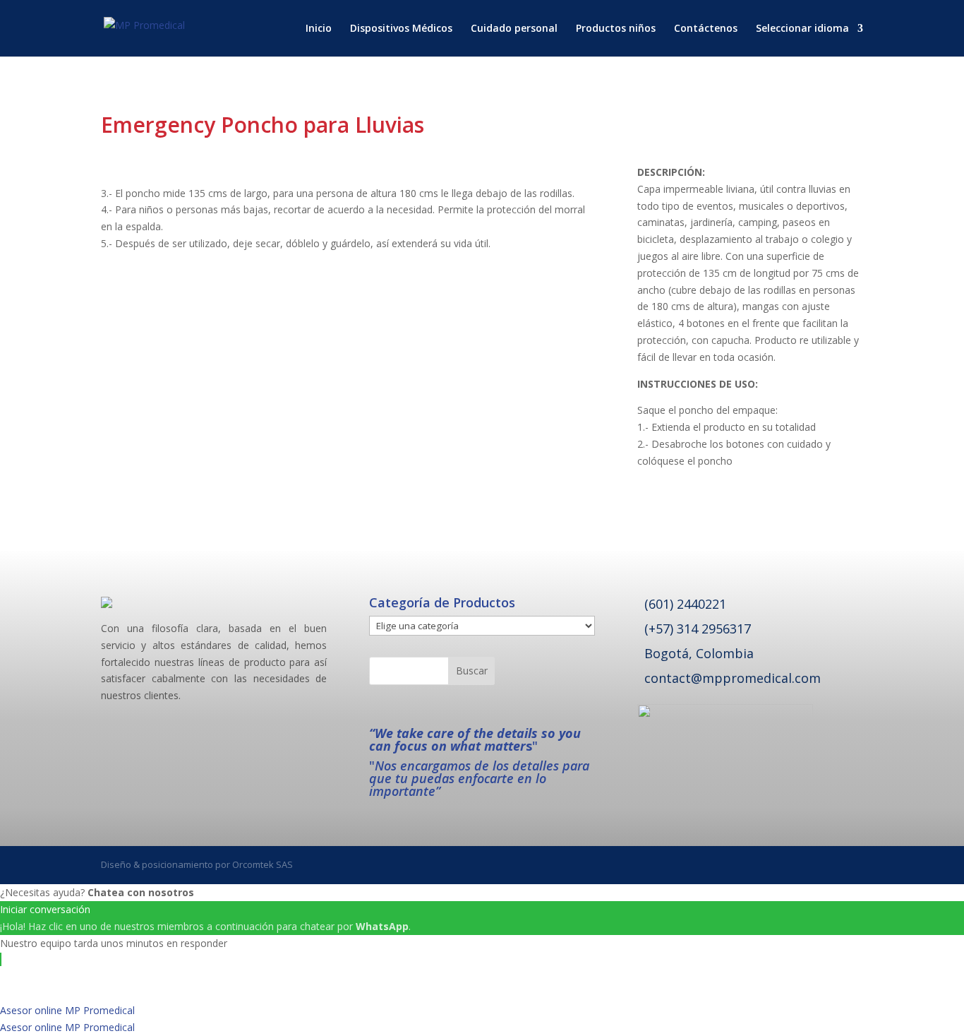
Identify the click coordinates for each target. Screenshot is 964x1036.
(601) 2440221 (685, 603)
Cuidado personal (514, 29)
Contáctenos (705, 29)
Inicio (319, 29)
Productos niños (616, 29)
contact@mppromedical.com (732, 677)
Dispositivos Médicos (401, 29)
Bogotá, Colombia (699, 653)
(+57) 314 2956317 (697, 628)
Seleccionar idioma (802, 29)
